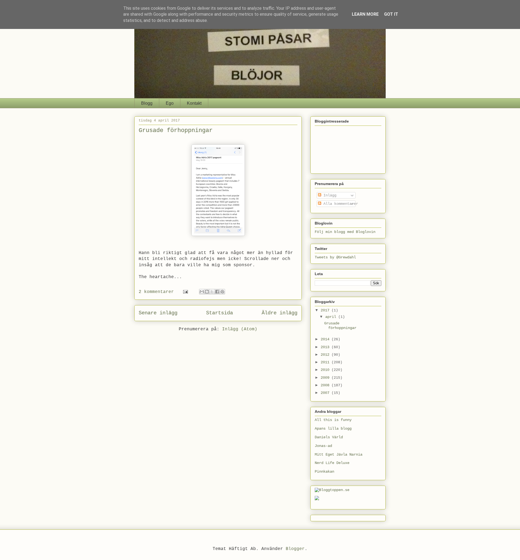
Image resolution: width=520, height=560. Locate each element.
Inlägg (328, 195)
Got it (391, 14)
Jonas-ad (323, 446)
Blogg (146, 103)
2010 (326, 370)
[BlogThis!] (207, 291)
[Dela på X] (212, 291)
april (331, 317)
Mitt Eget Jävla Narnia (338, 454)
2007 (326, 393)
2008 (326, 385)
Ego (170, 103)
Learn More (365, 14)
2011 (326, 362)
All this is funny (333, 420)
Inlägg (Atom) (239, 329)
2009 (326, 377)
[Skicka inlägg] (186, 291)
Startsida (219, 313)
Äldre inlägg (279, 313)
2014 (326, 339)
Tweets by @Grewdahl (335, 257)
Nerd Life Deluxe (332, 463)
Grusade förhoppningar (176, 130)
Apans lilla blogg (333, 428)
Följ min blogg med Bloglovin (345, 232)
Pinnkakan (324, 471)
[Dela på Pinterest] (222, 291)
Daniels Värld (329, 437)
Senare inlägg (158, 313)
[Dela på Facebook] (217, 291)
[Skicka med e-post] (201, 291)
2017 (326, 310)
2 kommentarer (156, 291)
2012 (326, 355)
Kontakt (194, 103)
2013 (326, 347)
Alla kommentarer (339, 204)
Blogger (295, 548)
